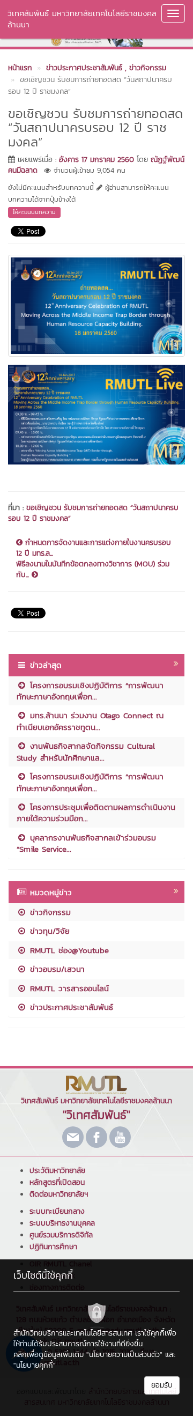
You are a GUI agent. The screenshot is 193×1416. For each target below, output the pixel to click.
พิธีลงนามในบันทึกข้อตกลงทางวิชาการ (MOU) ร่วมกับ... (92, 569)
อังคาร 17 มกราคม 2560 (96, 159)
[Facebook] (96, 1137)
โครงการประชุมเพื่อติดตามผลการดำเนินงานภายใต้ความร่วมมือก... (96, 812)
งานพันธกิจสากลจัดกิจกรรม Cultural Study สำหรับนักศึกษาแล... (86, 751)
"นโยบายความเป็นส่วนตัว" (124, 1354)
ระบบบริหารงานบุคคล (62, 1223)
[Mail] (73, 1137)
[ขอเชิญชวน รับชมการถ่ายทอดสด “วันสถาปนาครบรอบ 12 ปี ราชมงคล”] (96, 304)
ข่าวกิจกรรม (49, 912)
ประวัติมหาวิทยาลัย (57, 1170)
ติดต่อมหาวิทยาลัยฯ (58, 1194)
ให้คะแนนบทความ (34, 212)
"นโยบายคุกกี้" (34, 1365)
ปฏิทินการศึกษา (53, 1246)
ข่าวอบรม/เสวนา (56, 969)
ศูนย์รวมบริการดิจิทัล (61, 1235)
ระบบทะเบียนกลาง (57, 1211)
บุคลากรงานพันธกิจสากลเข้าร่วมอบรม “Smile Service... (86, 843)
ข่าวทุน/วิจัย (48, 931)
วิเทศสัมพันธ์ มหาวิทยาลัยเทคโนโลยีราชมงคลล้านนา (82, 19)
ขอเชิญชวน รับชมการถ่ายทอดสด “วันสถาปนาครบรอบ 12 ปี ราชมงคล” (93, 513)
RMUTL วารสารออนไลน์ (68, 988)
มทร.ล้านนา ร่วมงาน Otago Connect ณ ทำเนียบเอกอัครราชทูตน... (90, 721)
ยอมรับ (162, 1385)
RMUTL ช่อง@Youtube (68, 950)
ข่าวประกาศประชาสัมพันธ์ (70, 1007)
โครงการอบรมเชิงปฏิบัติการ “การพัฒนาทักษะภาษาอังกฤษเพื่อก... (90, 691)
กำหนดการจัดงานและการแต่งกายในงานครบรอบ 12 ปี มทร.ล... (93, 548)
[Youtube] (120, 1137)
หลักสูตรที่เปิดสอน (57, 1182)
